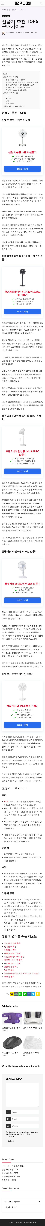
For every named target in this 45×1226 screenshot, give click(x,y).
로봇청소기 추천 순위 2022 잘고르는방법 (21, 973)
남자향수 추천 (10, 947)
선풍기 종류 (10, 103)
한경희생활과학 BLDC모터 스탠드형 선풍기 (22, 82)
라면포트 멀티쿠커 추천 (14, 957)
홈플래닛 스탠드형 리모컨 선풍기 (18, 88)
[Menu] (3, 3)
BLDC (6, 801)
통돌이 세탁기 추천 (12, 953)
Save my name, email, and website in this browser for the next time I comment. (22, 1134)
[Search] (41, 3)
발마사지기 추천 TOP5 (32, 1028)
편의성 (8, 98)
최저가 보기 (22, 169)
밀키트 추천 (9, 970)
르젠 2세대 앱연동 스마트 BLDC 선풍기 (20, 85)
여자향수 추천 (10, 950)
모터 (7, 96)
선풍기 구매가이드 (10, 93)
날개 (7, 101)
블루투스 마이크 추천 (13, 960)
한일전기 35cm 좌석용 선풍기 (17, 90)
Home (4, 10)
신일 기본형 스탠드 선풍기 (15, 80)
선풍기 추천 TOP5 (10, 77)
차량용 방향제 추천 (12, 943)
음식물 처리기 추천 (12, 963)
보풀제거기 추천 (11, 967)
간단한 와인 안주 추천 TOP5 (13, 1166)
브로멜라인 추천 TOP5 (11, 1177)
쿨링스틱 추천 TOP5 (10, 1170)
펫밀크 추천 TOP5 (9, 1180)
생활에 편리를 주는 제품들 (13, 106)
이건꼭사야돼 (9, 32)
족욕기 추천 (9, 977)
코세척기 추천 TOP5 (10, 1173)
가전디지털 (6, 16)
